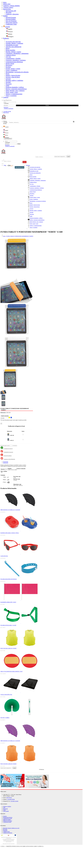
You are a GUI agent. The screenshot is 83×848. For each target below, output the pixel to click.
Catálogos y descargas (12, 14)
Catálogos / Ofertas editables (11, 5)
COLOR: (2, 418)
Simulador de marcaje (8, 452)
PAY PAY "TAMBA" (5, 717)
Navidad (8, 82)
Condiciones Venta (11, 24)
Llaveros (8, 78)
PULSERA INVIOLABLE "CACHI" (8, 625)
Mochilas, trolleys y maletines (14, 80)
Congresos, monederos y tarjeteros (16, 60)
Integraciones (7, 9)
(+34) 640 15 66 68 (14, 801)
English (10, 29)
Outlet (7, 85)
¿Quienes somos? (8, 7)
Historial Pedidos (11, 19)
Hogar (7, 73)
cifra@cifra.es (6, 112)
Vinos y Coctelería (11, 95)
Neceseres (9, 84)
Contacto (5, 97)
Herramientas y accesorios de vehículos (17, 72)
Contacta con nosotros (7, 832)
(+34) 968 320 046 (7, 111)
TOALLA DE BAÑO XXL (6, 694)
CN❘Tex (8, 57)
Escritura (8, 67)
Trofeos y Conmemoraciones (14, 94)
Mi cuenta (5, 829)
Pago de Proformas (11, 21)
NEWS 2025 (6, 4)
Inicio (4, 2)
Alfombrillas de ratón (12, 45)
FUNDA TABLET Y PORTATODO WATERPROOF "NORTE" (19, 236)
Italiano (10, 34)
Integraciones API (11, 10)
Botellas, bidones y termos (13, 51)
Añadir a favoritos (4, 415)
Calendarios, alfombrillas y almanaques (17, 53)
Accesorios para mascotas (13, 41)
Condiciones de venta (7, 818)
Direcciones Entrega (11, 22)
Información (5, 462)
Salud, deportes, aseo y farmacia (15, 90)
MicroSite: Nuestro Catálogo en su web (11, 828)
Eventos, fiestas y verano (13, 68)
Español (7, 26)
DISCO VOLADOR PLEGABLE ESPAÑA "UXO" (12, 671)
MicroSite (8, 12)
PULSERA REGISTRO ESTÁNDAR (9, 579)
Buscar (24, 162)
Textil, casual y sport (12, 92)
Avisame (15, 445)
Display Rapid (10, 63)
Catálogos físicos (11, 55)
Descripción (5, 461)
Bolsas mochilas (10, 50)
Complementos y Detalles (13, 58)
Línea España (6, 811)
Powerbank (5, 808)
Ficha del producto (7, 455)
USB (4, 807)
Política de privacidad (7, 820)
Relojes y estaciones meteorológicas (16, 89)
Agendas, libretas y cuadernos (14, 43)
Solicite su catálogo (7, 806)
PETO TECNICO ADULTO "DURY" (9, 648)
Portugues (11, 36)
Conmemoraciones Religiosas (14, 62)
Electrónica (9, 65)
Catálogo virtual (6, 831)
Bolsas (8, 48)
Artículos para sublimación (13, 46)
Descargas (5, 830)
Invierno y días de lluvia (13, 77)
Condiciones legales (7, 822)
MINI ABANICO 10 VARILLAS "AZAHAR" (10, 509)
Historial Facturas (11, 17)
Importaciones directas (7, 817)
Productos (6, 38)
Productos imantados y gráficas (15, 87)
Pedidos (5, 16)
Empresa (5, 816)
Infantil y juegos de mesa (13, 75)
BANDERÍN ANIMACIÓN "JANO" (8, 602)
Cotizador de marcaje (8, 448)
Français (10, 31)
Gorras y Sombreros (11, 70)
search (68, 156)
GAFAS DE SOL (4, 556)
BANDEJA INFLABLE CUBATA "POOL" (10, 532)
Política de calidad (7, 819)
